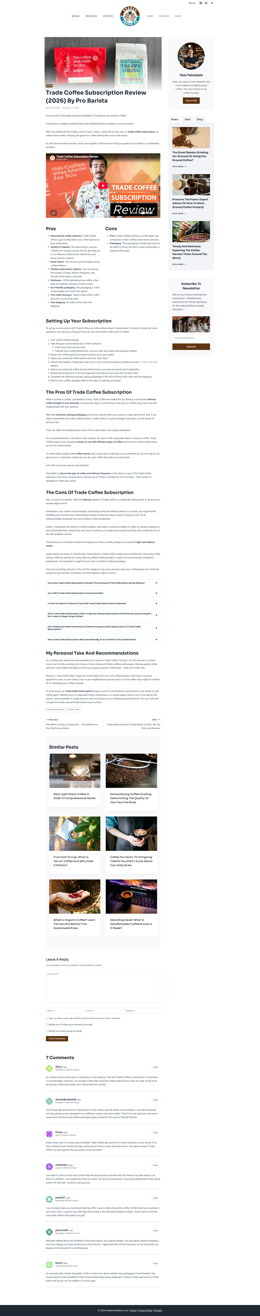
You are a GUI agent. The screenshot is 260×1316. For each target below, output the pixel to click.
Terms (133, 1310)
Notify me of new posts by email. (65, 1031)
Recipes (108, 16)
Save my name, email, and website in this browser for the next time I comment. (85, 1018)
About (192, 3)
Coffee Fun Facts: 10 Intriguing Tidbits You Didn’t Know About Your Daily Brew (131, 861)
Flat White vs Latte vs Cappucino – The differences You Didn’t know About (72, 724)
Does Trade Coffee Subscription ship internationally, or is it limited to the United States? (92, 639)
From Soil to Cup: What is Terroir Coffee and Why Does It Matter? (73, 861)
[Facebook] (201, 3)
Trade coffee (73, 709)
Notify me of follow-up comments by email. (71, 1024)
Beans (76, 16)
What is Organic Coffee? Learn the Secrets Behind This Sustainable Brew (74, 924)
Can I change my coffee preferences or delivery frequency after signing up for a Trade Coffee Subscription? (94, 628)
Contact (158, 1310)
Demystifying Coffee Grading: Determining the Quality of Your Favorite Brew (131, 798)
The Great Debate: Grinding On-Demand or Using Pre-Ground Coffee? (190, 156)
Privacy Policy (145, 1310)
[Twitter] (206, 3)
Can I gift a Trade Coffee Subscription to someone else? (75, 593)
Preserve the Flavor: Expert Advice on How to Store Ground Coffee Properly (190, 203)
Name (51, 1010)
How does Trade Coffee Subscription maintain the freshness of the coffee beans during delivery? (96, 583)
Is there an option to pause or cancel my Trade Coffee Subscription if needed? (87, 603)
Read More (179, 166)
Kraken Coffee (54, 108)
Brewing (91, 16)
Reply (155, 1067)
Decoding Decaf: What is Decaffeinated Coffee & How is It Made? (131, 924)
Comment (53, 974)
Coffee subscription (55, 709)
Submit (191, 346)
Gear (150, 16)
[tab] (174, 119)
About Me (191, 100)
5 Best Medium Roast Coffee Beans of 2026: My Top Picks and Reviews (133, 724)
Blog (178, 16)
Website (130, 1010)
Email (90, 1010)
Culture (164, 16)
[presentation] (191, 137)
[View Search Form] (212, 3)
